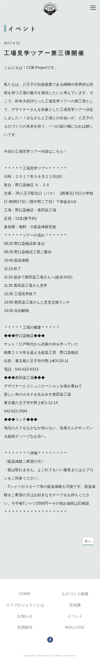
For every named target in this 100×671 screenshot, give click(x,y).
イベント (75, 616)
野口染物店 (24, 336)
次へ (88, 541)
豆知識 (75, 605)
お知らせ (25, 616)
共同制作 (25, 627)
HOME (25, 594)
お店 (37, 436)
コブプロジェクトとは (25, 605)
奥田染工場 (24, 378)
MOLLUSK (75, 627)
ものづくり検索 (74, 594)
